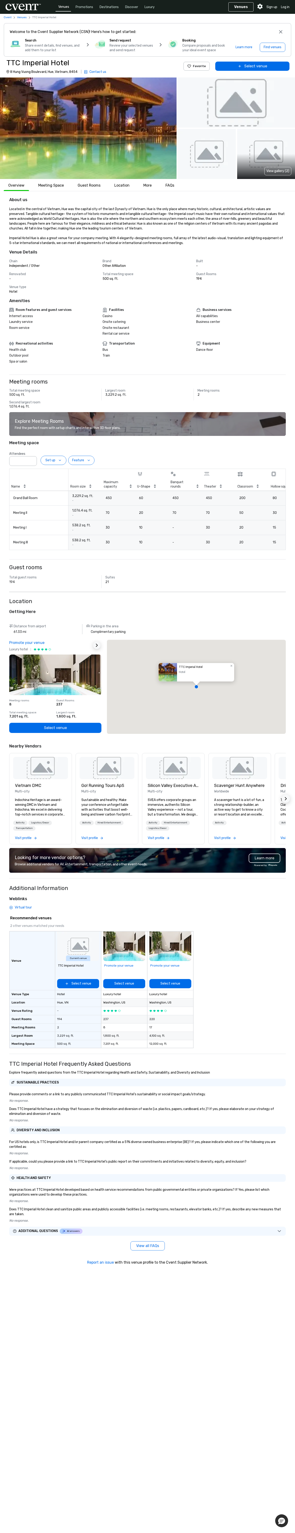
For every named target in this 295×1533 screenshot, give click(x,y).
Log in (285, 7)
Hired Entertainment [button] (109, 822)
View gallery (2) (277, 171)
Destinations (109, 7)
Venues (63, 7)
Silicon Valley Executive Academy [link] (173, 785)
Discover (131, 7)
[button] (88, 128)
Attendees (17, 454)
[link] (40, 768)
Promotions (84, 7)
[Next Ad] (96, 645)
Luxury (150, 7)
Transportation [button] (24, 828)
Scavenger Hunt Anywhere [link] (239, 785)
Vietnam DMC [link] (28, 785)
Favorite (199, 66)
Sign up (271, 7)
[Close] (280, 31)
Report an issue (100, 1262)
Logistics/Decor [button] (40, 822)
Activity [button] (20, 822)
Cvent (8, 17)
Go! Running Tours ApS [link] (102, 785)
